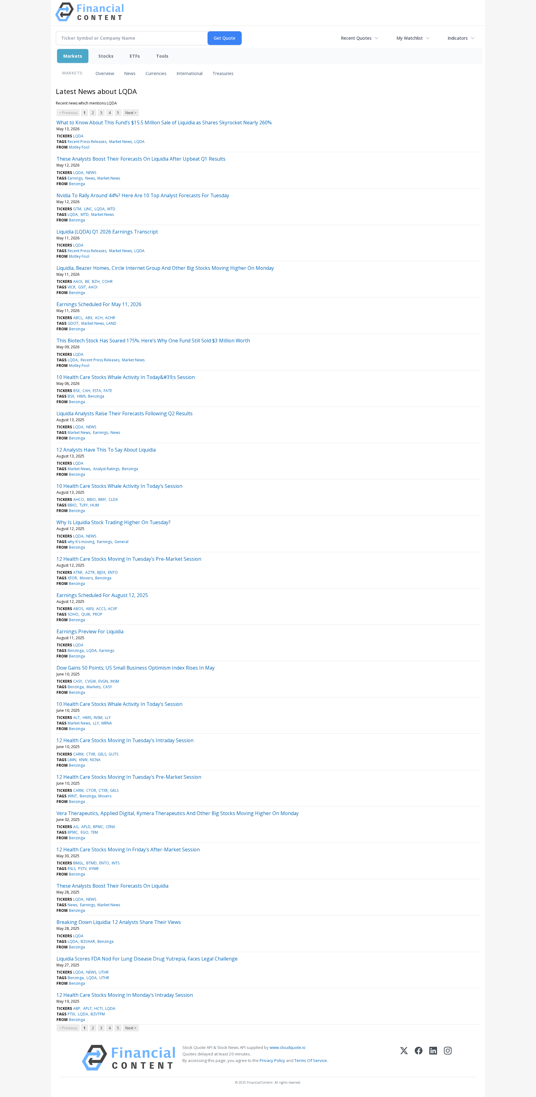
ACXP (112, 608)
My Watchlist (409, 38)
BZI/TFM (98, 1014)
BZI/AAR (88, 941)
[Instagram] (447, 1057)
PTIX (71, 1014)
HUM (94, 505)
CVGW (90, 681)
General (121, 541)
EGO (84, 832)
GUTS (113, 754)
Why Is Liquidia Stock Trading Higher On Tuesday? (113, 522)
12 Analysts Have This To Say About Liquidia (106, 449)
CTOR (91, 790)
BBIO (91, 499)
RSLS (71, 868)
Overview (105, 73)
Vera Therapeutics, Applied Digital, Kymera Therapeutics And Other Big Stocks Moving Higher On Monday (177, 813)
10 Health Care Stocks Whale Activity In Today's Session (119, 486)
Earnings (75, 178)
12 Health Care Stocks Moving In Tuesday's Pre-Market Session (128, 558)
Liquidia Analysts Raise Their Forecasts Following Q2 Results (124, 413)
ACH (99, 317)
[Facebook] (418, 1057)
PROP (97, 614)
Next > (130, 112)
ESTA (97, 390)
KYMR (94, 868)
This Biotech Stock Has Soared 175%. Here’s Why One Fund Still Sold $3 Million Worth (153, 340)
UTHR (104, 972)
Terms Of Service (310, 1060)
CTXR (90, 754)
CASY (77, 681)
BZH (96, 281)
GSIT (82, 287)
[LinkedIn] (433, 1057)
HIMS (81, 396)
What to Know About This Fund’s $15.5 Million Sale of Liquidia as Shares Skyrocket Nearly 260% (164, 122)
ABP (76, 1008)
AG (75, 826)
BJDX (101, 572)
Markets (72, 56)
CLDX (113, 499)
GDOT (73, 323)
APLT (87, 1008)
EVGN (103, 681)
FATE (108, 390)
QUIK (85, 614)
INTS (115, 863)
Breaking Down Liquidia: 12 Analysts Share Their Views (118, 922)
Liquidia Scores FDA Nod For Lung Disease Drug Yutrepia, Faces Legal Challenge (147, 958)
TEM (94, 832)
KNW (83, 759)
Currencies (156, 73)
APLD (86, 826)
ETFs (135, 56)
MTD (111, 209)
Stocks (106, 56)
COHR (107, 281)
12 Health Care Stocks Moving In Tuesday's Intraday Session (125, 740)
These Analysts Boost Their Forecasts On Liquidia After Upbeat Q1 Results (141, 158)
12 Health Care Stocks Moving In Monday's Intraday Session (124, 995)
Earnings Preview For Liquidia (89, 631)
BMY (102, 499)
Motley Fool (79, 147)
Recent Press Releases (87, 141)
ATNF (78, 572)
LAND (111, 323)
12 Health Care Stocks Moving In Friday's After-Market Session (128, 849)
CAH (86, 390)
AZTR (90, 572)
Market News (120, 141)
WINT (72, 796)
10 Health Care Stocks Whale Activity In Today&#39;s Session (125, 377)
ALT (76, 717)
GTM (77, 209)
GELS (102, 754)
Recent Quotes (356, 38)
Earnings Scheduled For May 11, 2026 (98, 304)
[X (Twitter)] (404, 1057)
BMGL (78, 863)
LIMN (72, 759)
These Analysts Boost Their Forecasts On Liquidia (112, 885)
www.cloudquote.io (288, 1047)
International (189, 73)
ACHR (110, 317)
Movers (86, 578)
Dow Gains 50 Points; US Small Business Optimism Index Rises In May (135, 667)
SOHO (73, 614)
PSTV (82, 868)
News (130, 73)
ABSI (90, 608)
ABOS (78, 608)
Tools (162, 56)
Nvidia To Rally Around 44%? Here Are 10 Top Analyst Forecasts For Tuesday (142, 195)
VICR (71, 287)
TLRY (83, 505)
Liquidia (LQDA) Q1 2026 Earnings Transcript (107, 231)
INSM (114, 681)
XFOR (72, 578)
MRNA (106, 723)
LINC (88, 209)
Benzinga (77, 183)
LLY (108, 717)
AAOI (77, 281)
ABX (88, 317)
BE (87, 281)
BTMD (91, 863)
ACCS (100, 608)
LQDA (78, 136)
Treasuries (223, 73)
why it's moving (81, 541)
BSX (76, 390)
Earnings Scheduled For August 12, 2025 (102, 595)
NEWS (91, 172)
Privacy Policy (272, 1060)
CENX (110, 826)
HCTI (98, 1008)
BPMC (98, 826)
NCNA (95, 759)
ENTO (113, 572)
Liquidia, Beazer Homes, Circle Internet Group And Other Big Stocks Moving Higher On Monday (165, 268)
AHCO (78, 499)
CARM (78, 754)
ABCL (78, 317)
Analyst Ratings (106, 468)
